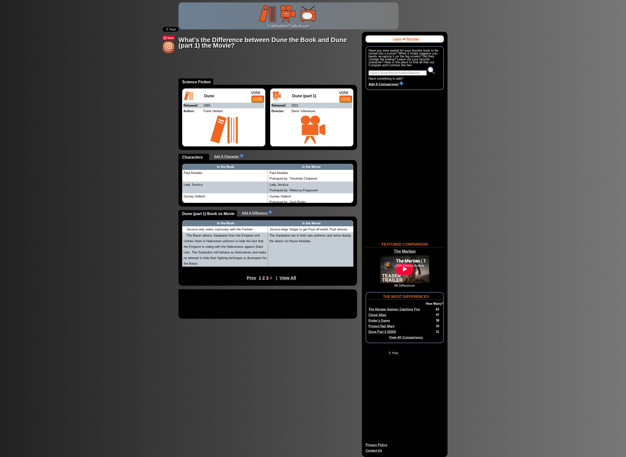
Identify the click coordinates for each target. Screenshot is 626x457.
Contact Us (374, 450)
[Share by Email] (168, 52)
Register (412, 39)
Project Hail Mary (381, 326)
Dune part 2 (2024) (382, 332)
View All (287, 277)
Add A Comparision (384, 84)
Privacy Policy (376, 445)
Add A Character (227, 156)
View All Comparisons (406, 337)
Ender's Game (379, 320)
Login (397, 39)
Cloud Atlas (377, 315)
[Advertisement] (268, 67)
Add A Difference (255, 213)
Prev (251, 277)
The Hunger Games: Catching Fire (394, 309)
